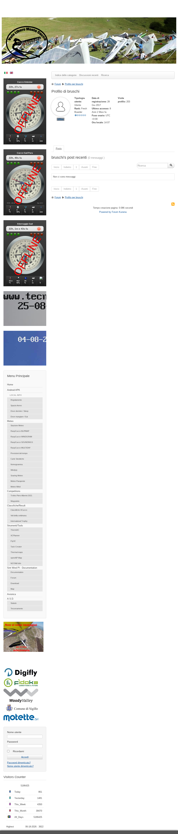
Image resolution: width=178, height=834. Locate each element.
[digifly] (20, 676)
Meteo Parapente (18, 481)
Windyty (14, 470)
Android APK (13, 390)
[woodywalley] (20, 702)
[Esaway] (20, 686)
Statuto (14, 603)
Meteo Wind (16, 487)
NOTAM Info (16, 563)
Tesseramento (17, 609)
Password (12, 741)
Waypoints (15, 501)
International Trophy (19, 521)
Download (15, 583)
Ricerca (105, 75)
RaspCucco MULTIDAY (20, 448)
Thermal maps (17, 552)
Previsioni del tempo (19, 453)
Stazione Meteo (17, 425)
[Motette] (20, 721)
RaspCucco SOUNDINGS (22, 442)
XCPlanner (15, 536)
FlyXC (13, 541)
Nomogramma (17, 464)
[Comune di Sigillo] (20, 711)
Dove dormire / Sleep (19, 411)
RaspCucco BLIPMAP (20, 431)
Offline (60, 119)
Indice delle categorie (65, 75)
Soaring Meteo (17, 476)
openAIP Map (16, 558)
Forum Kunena (119, 212)
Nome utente (14, 732)
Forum (13, 578)
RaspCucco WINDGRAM (21, 437)
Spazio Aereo (16, 405)
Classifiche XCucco (19, 510)
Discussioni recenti (88, 75)
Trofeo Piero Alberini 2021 (21, 496)
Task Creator (16, 547)
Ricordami (18, 751)
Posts (59, 148)
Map (12, 589)
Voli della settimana (18, 516)
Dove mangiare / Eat (19, 417)
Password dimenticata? (19, 762)
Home (10, 384)
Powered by (105, 212)
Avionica (11, 594)
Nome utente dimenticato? (20, 766)
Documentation (17, 572)
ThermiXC (15, 530)
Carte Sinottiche (17, 459)
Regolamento (16, 400)
